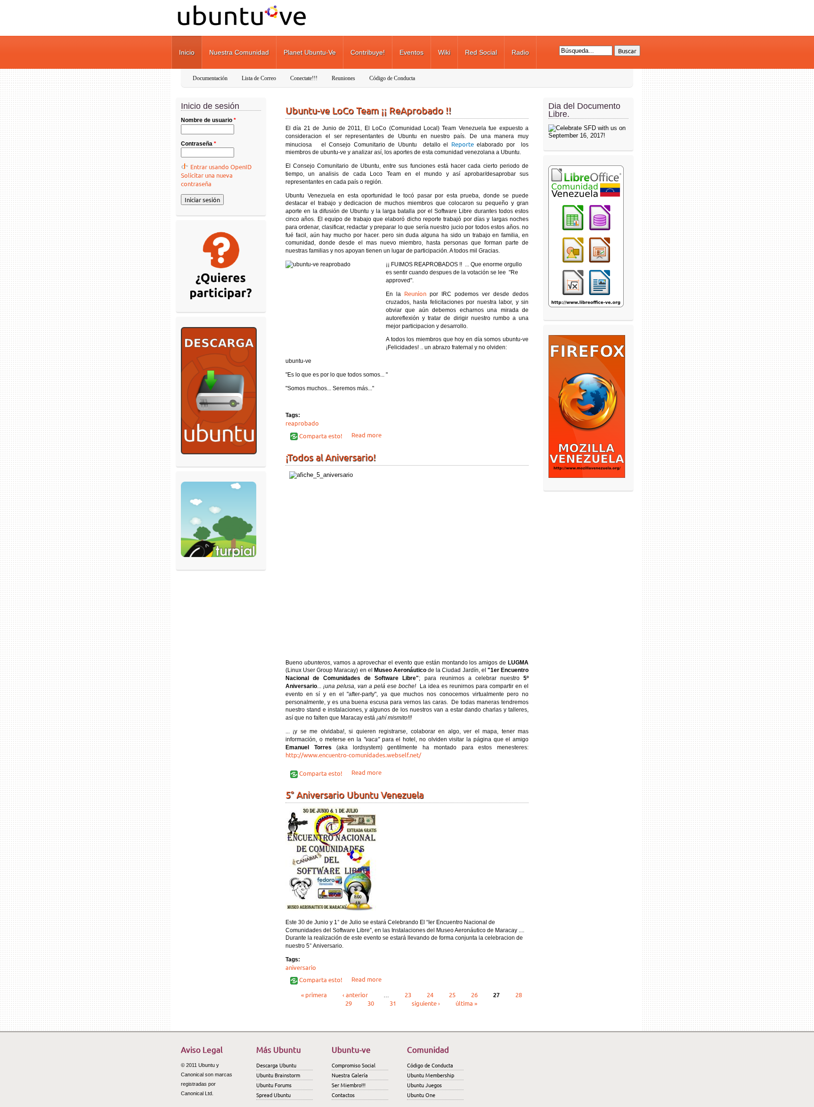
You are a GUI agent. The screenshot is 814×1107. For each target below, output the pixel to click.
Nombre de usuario (208, 120)
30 (370, 1003)
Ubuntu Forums (274, 1085)
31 (393, 1003)
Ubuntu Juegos (424, 1085)
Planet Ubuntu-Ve (310, 52)
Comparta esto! (320, 436)
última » (466, 1003)
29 (348, 1003)
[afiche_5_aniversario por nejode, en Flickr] (407, 562)
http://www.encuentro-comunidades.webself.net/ (353, 755)
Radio (520, 52)
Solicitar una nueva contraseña (207, 179)
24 (430, 995)
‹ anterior (355, 995)
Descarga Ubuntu (276, 1065)
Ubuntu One (421, 1095)
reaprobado (302, 423)
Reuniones (343, 78)
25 (452, 995)
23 (408, 995)
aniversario (300, 967)
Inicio (187, 52)
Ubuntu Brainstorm (278, 1075)
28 (518, 995)
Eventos (411, 52)
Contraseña (198, 143)
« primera (314, 995)
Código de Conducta (392, 78)
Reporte (462, 144)
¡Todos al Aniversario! (330, 457)
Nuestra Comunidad (239, 52)
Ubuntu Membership (430, 1075)
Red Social (481, 52)
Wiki (444, 52)
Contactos (343, 1095)
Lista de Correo (259, 78)
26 (474, 995)
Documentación (210, 78)
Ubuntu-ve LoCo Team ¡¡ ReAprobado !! (368, 110)
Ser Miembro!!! (349, 1085)
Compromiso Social (353, 1065)
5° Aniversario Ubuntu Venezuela (354, 794)
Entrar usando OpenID (221, 167)
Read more (366, 435)
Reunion (415, 293)
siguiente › (426, 1003)
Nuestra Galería (350, 1075)
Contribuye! (367, 52)
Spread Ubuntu (273, 1095)
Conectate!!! (303, 78)
